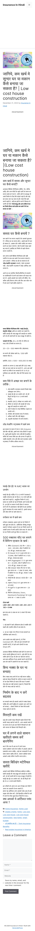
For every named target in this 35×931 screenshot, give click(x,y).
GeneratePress (17, 928)
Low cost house (9, 815)
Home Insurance (11, 809)
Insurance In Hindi (14, 4)
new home (18, 818)
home (19, 812)
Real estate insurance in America (18, 830)
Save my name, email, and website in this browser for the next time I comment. (17, 882)
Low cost (26, 812)
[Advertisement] (17, 30)
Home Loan (23, 809)
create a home (10, 812)
